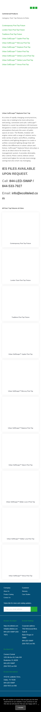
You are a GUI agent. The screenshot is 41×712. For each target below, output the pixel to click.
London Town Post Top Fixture (13, 30)
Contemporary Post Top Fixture (13, 25)
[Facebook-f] (34, 8)
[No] (38, 704)
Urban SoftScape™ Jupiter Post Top (15, 38)
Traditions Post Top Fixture (12, 34)
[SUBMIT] (34, 609)
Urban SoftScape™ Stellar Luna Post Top (17, 60)
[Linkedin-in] (36, 8)
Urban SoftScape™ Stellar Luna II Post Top (18, 56)
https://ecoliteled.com (11, 626)
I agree (20, 707)
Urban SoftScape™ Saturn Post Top (15, 51)
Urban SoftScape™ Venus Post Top (15, 64)
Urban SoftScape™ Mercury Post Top (16, 43)
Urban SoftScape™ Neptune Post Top (16, 47)
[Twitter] (31, 8)
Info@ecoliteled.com (11, 629)
